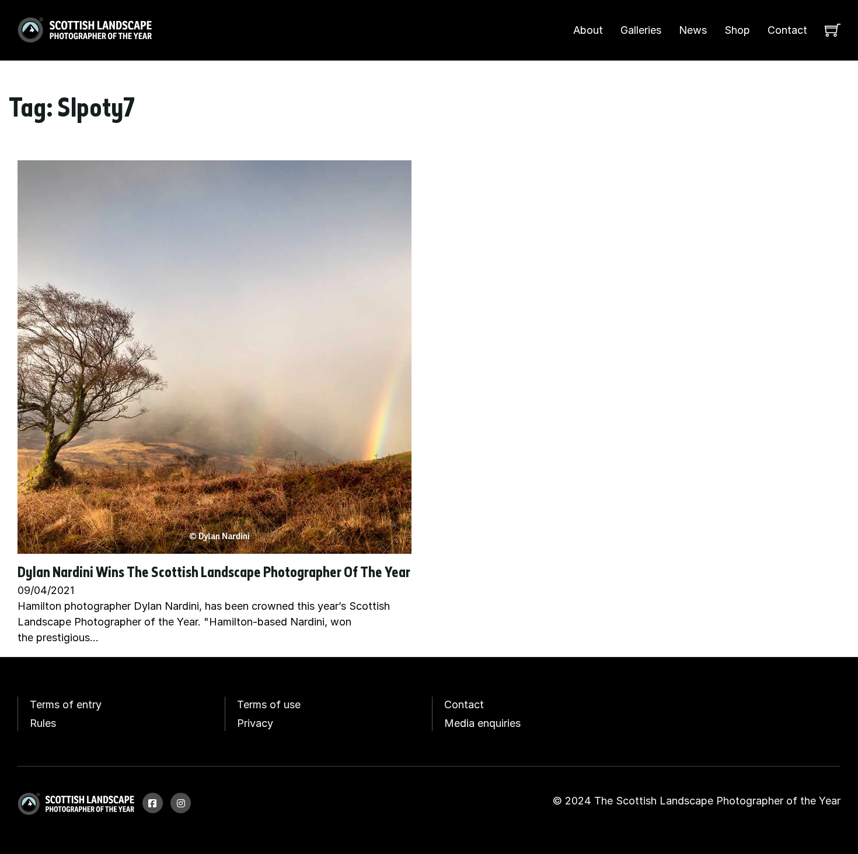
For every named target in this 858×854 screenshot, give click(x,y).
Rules (43, 723)
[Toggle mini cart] (832, 30)
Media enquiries (482, 723)
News (693, 30)
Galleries (640, 30)
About (588, 30)
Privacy (255, 723)
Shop (737, 30)
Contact (787, 30)
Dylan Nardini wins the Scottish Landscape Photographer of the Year (214, 574)
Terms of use (269, 704)
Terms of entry (66, 704)
